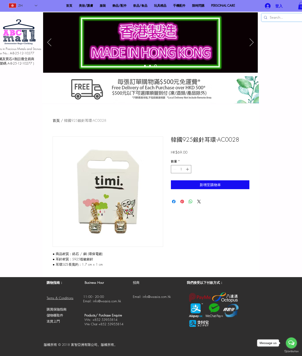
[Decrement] (174, 169)
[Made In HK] (155, 66)
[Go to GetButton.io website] (291, 351)
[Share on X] (199, 201)
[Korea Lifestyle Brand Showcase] (145, 66)
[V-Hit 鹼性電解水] (150, 66)
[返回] (49, 42)
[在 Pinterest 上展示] (182, 201)
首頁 (56, 120)
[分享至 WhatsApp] (190, 201)
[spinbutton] (181, 169)
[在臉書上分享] (173, 201)
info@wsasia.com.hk (107, 301)
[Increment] (188, 169)
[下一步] (252, 42)
